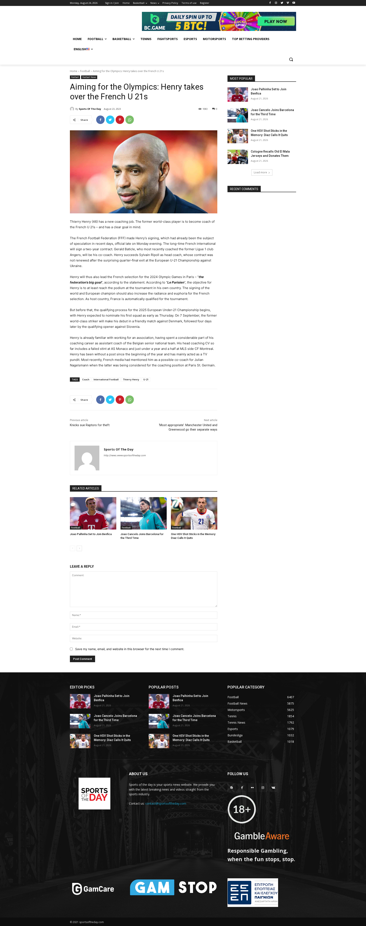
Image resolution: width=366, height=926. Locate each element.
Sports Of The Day (90, 108)
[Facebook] (270, 3)
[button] (291, 59)
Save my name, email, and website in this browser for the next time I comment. (129, 649)
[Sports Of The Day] (72, 109)
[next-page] (79, 548)
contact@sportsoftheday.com (165, 803)
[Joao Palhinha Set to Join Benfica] (93, 513)
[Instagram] (276, 3)
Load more (260, 172)
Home (73, 71)
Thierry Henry (131, 379)
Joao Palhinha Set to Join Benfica (91, 534)
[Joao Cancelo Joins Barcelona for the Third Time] (144, 513)
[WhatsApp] (129, 119)
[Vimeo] (287, 3)
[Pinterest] (120, 119)
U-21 (145, 379)
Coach (85, 379)
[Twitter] (282, 3)
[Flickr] (252, 787)
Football (85, 71)
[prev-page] (72, 548)
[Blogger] (231, 787)
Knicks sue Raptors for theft (90, 425)
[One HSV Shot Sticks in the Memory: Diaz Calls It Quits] (194, 513)
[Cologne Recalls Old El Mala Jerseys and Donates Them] (237, 157)
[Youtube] (293, 3)
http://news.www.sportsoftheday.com (125, 455)
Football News (89, 77)
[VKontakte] (273, 787)
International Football (106, 379)
